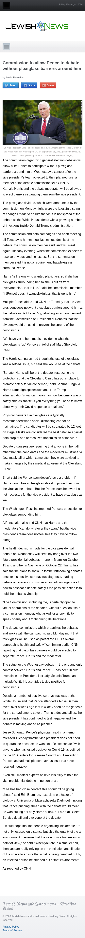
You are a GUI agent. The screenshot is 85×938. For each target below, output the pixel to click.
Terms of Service (12, 930)
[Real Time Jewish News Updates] (37, 26)
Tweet (13, 85)
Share (31, 85)
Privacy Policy (11, 926)
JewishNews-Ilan (15, 77)
